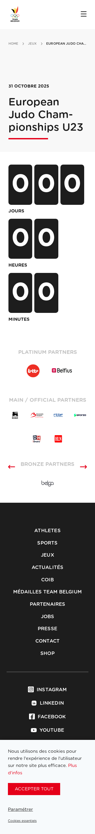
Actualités (48, 605)
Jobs (47, 654)
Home (13, 43)
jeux (32, 43)
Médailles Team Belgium (47, 630)
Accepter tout (34, 789)
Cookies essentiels (22, 820)
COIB (47, 617)
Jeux (47, 593)
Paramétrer (20, 809)
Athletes (47, 568)
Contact (47, 679)
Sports (47, 580)
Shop (47, 691)
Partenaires (47, 642)
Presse (47, 666)
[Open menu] (84, 14)
